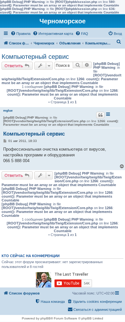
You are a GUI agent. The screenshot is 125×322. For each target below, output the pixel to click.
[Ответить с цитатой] (100, 115)
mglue (8, 110)
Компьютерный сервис (35, 56)
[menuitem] (20, 33)
